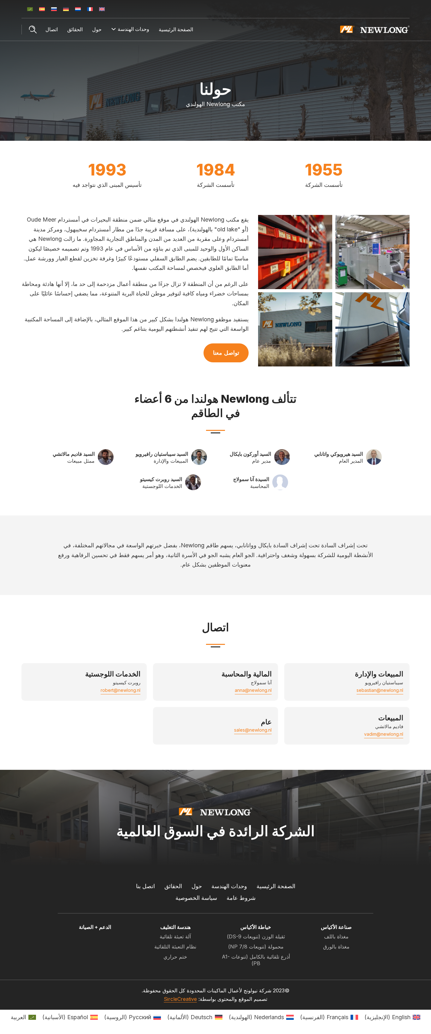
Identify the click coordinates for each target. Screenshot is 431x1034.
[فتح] (33, 29)
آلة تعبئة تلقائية (175, 936)
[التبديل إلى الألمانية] (66, 9)
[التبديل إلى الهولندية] (78, 9)
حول (97, 29)
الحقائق (75, 29)
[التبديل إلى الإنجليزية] (102, 9)
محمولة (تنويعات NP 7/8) (256, 946)
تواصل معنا (226, 352)
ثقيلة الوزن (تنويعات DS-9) (256, 936)
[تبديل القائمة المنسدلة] (113, 29)
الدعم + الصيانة (95, 927)
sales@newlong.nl (253, 730)
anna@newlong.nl (253, 690)
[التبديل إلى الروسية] (54, 9)
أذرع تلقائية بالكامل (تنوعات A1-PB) (256, 960)
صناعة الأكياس (336, 927)
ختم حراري (175, 957)
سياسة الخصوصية (196, 897)
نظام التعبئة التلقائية (175, 946)
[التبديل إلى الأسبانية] (42, 9)
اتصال (51, 29)
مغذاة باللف (336, 936)
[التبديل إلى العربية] (30, 9)
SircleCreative (180, 999)
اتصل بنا (145, 886)
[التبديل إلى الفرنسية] (90, 9)
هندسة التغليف (175, 927)
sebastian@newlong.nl (380, 690)
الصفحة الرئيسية (176, 29)
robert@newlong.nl (120, 690)
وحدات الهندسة (229, 886)
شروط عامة (241, 897)
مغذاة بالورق (336, 946)
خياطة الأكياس (255, 927)
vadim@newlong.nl (383, 734)
